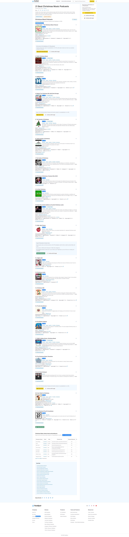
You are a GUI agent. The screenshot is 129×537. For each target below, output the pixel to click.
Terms (33, 522)
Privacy (33, 520)
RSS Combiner (73, 518)
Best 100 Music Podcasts (41, 467)
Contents (44, 8)
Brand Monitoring (73, 512)
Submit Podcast (39, 16)
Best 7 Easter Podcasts (41, 487)
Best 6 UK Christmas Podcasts (42, 488)
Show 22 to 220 (41, 427)
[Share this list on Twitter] (40, 10)
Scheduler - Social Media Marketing (77, 522)
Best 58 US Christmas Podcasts (42, 490)
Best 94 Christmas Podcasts (42, 465)
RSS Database (47, 512)
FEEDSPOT (58, 1)
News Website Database (49, 524)
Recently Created (91, 518)
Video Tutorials (91, 512)
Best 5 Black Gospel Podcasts (42, 480)
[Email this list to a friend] (46, 10)
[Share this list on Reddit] (44, 10)
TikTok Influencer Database (50, 530)
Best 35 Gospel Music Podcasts (42, 468)
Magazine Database (48, 518)
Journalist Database (48, 520)
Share (36, 10)
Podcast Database (48, 516)
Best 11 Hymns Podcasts (41, 477)
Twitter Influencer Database (50, 528)
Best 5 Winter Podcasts (41, 485)
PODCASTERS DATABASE (66, 1)
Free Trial (92, 1)
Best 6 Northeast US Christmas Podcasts (44, 493)
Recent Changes (91, 516)
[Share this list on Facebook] (38, 10)
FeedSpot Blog (91, 520)
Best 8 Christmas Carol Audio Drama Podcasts (44, 484)
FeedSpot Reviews (35, 518)
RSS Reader (62, 514)
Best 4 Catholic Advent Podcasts (42, 478)
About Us (34, 512)
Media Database (63, 516)
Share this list (38, 497)
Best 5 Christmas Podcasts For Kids (43, 474)
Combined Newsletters (74, 514)
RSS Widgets (72, 516)
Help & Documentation (92, 514)
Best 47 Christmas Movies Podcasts (43, 472)
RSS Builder (72, 520)
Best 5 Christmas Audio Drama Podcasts (44, 481)
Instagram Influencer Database (50, 526)
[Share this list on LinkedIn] (42, 10)
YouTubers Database (49, 522)
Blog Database (47, 514)
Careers (36, 516)
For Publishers (63, 512)
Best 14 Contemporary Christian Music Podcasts (45, 471)
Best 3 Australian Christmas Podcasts (43, 491)
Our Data (34, 514)
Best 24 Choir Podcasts (41, 475)
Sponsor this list (47, 16)
